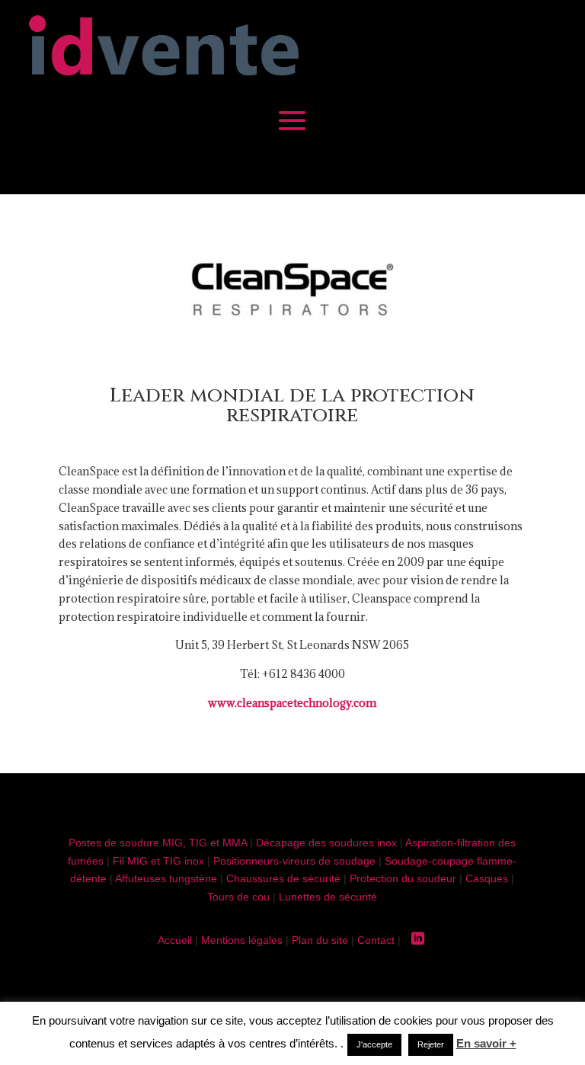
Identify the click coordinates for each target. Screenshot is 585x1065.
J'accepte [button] (374, 1044)
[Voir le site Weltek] (292, 340)
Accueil (175, 940)
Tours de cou (238, 897)
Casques (486, 878)
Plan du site (320, 940)
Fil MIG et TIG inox (158, 861)
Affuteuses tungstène (166, 878)
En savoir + (486, 1043)
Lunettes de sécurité (328, 897)
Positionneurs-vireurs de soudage (294, 861)
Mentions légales (242, 940)
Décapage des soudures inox (326, 842)
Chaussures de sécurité (283, 878)
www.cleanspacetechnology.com (292, 703)
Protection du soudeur (403, 878)
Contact (376, 940)
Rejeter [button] (430, 1044)
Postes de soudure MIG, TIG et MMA (158, 842)
